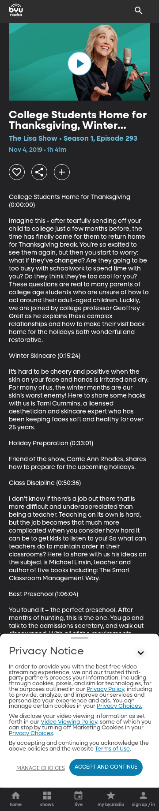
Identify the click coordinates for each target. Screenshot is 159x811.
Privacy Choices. (119, 706)
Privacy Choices (31, 733)
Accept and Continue (106, 767)
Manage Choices (40, 768)
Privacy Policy (105, 689)
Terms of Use (112, 749)
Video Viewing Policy (69, 722)
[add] (62, 172)
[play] (79, 63)
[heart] (17, 172)
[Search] (138, 10)
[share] (39, 172)
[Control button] (141, 653)
